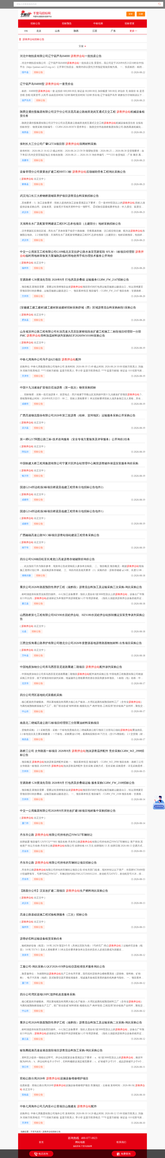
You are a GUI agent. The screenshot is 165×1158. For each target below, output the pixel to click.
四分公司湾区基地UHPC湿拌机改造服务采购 (47, 994)
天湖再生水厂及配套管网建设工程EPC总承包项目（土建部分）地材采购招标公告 (70, 223)
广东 (113, 30)
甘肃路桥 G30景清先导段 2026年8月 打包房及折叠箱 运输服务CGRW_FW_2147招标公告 (74, 279)
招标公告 (35, 23)
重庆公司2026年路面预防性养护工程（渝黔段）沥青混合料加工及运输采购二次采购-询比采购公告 (81, 1022)
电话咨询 (43, 1153)
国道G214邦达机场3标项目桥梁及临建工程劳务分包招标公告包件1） (62, 511)
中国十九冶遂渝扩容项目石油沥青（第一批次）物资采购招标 (58, 387)
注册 (141, 14)
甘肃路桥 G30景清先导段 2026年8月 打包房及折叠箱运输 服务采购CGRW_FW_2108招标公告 (77, 782)
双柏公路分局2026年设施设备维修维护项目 (54, 1078)
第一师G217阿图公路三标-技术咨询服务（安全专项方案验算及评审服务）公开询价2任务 (75, 439)
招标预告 (67, 23)
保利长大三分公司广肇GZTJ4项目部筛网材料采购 (58, 143)
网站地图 (80, 1142)
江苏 (94, 30)
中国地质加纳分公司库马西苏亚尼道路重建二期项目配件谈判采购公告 (71, 666)
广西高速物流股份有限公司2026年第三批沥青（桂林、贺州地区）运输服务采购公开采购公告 (77, 415)
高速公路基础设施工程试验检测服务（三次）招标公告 (54, 914)
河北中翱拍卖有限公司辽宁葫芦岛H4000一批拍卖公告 (61, 56)
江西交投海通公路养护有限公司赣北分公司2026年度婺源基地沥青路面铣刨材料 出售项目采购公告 (81, 643)
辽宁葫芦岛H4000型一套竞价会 (46, 83)
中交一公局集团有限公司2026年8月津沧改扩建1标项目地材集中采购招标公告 (68, 810)
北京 (38, 30)
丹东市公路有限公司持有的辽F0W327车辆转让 (56, 834)
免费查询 (126, 1153)
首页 (41, 1142)
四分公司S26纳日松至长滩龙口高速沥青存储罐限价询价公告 (57, 559)
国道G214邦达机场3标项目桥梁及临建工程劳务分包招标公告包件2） (62, 487)
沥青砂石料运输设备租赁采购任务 (41, 938)
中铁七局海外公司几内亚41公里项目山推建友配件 (58, 1106)
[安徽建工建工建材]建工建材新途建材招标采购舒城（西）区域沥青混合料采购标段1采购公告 (78, 307)
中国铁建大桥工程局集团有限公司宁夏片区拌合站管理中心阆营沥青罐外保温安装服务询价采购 (79, 463)
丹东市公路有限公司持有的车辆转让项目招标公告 (58, 862)
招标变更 (129, 23)
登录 (131, 14)
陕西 (76, 30)
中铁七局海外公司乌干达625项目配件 (50, 359)
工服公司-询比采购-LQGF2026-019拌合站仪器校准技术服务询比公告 (62, 966)
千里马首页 (36, 1132)
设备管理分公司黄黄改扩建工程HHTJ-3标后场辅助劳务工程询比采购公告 (73, 171)
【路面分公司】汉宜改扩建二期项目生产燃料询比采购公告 (64, 890)
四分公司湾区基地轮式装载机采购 (41, 695)
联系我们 (121, 1142)
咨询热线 (82, 1138)
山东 (57, 30)
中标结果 (98, 23)
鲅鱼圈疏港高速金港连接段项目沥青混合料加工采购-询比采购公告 (61, 1050)
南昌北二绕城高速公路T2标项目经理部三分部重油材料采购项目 (59, 722)
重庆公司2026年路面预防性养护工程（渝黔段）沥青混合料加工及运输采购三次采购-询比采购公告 (81, 587)
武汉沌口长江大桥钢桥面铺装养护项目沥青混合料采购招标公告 (59, 195)
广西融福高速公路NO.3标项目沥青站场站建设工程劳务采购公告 (59, 535)
